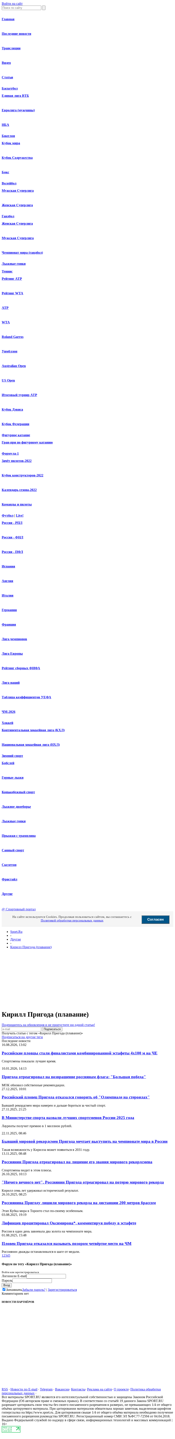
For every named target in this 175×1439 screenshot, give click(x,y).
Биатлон (8, 136)
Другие (7, 894)
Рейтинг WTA (12, 293)
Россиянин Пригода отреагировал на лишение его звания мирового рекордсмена (77, 1162)
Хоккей (7, 723)
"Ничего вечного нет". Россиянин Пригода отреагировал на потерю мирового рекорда (83, 1182)
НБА (5, 125)
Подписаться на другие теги (22, 1037)
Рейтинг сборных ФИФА (21, 668)
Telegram (46, 1389)
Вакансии (62, 1389)
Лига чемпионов (14, 639)
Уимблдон (9, 351)
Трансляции (11, 48)
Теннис (7, 271)
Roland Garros (12, 337)
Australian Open (14, 366)
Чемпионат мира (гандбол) (22, 252)
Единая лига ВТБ (15, 95)
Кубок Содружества (17, 157)
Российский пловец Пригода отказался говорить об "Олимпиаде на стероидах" (76, 1097)
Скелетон (9, 865)
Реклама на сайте (99, 1389)
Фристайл (9, 879)
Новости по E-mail (23, 1389)
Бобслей (8, 763)
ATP (5, 308)
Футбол (7, 515)
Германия (9, 610)
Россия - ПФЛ (12, 552)
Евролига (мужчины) (18, 110)
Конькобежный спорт (18, 792)
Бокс (5, 172)
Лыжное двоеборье (16, 806)
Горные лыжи (12, 777)
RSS (5, 1389)
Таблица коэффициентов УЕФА (26, 697)
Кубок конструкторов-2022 (22, 475)
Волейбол (9, 183)
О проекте (121, 1389)
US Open (8, 380)
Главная (8, 19)
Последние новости (16, 33)
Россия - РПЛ (12, 523)
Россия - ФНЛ (12, 537)
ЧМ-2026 (8, 712)
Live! (19, 515)
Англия (7, 581)
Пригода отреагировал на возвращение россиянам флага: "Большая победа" (74, 1077)
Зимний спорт (12, 756)
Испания (8, 566)
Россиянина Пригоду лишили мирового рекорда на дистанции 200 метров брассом (79, 1202)
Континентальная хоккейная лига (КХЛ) (33, 730)
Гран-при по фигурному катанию (27, 442)
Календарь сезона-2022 (19, 490)
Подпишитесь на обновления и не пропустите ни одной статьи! (48, 1025)
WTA (6, 322)
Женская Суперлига (17, 205)
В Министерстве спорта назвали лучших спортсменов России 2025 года (68, 1117)
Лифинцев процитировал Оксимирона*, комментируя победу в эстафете (69, 1223)
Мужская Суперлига (18, 190)
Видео (6, 63)
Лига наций (11, 682)
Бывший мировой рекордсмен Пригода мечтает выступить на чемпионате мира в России (85, 1141)
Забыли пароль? (33, 1290)
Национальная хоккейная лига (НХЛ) (31, 744)
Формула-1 (10, 453)
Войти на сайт (12, 3)
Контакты (78, 1389)
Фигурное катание (16, 435)
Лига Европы (12, 653)
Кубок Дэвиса (12, 409)
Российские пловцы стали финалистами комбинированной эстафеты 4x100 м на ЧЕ (80, 1053)
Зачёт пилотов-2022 (17, 461)
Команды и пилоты (17, 504)
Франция (9, 624)
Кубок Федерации (15, 424)
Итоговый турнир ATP (19, 395)
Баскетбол (10, 88)
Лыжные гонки (14, 263)
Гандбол (8, 216)
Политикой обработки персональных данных (72, 920)
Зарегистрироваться (62, 1290)
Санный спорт (13, 850)
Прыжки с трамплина (19, 835)
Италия (7, 595)
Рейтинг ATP (12, 278)
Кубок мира (11, 143)
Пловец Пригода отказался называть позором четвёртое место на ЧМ (66, 1243)
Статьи (7, 77)
